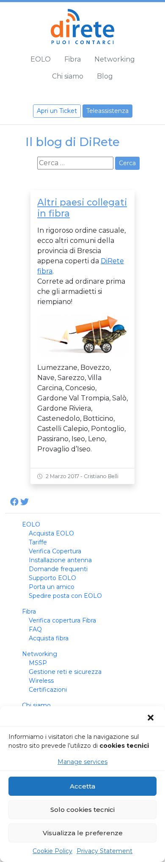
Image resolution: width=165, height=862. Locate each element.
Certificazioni (48, 689)
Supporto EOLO (52, 578)
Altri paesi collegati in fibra (82, 208)
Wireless (41, 681)
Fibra (72, 59)
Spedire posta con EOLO (65, 596)
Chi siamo (67, 76)
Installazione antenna (60, 560)
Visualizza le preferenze (83, 833)
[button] (151, 718)
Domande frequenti (58, 569)
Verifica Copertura (55, 551)
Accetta (82, 786)
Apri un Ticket (57, 111)
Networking (114, 59)
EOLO (40, 59)
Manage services (82, 762)
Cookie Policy (52, 851)
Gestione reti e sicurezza (65, 672)
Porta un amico (51, 587)
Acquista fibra (49, 638)
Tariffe (38, 542)
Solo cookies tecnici (82, 810)
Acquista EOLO (51, 533)
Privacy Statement (104, 851)
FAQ (35, 629)
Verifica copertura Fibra (62, 620)
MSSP (38, 663)
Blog (105, 76)
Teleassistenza (107, 111)
